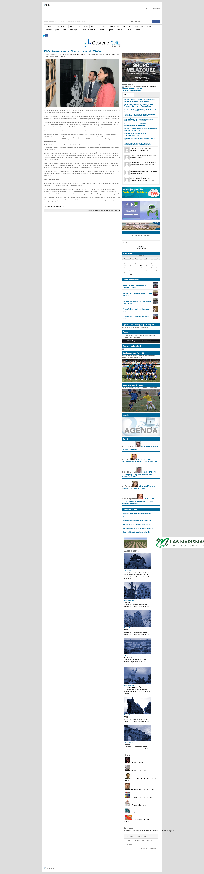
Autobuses (137, 831)
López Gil (51, 56)
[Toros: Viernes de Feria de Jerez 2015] (155, 319)
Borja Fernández (149, 446)
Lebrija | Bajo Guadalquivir (143, 26)
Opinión (137, 30)
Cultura (119, 30)
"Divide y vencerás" (130, 449)
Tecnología (73, 30)
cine (89, 54)
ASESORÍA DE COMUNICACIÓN (78, 22)
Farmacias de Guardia (159, 831)
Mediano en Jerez (103, 210)
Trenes (146, 831)
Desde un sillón (138, 770)
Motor (86, 26)
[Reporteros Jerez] (67, 13)
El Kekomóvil (136, 813)
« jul (130, 275)
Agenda (171, 831)
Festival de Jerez (61, 26)
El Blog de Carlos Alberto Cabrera (140, 779)
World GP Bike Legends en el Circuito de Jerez (134, 287)
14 (146, 265)
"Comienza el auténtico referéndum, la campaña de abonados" (137, 502)
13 (141, 265)
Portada (48, 26)
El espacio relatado (139, 805)
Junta (113, 54)
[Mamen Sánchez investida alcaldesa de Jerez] (155, 295)
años (78, 54)
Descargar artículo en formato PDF (55, 206)
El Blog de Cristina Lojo (142, 789)
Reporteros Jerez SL (144, 836)
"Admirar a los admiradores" (133, 489)
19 (135, 268)
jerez (110, 54)
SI (125, 239)
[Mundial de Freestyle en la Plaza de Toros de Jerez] (155, 303)
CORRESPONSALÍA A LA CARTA (55, 22)
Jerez (102, 30)
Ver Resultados (141, 249)
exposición (99, 54)
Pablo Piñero (149, 472)
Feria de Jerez (75, 26)
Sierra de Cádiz (114, 26)
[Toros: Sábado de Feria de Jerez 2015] (155, 311)
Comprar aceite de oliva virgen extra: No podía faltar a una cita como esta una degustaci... (143, 165)
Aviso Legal (140, 840)
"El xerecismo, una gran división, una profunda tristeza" (137, 475)
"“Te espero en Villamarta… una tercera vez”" (140, 462)
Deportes (110, 30)
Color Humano (136, 762)
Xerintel (153, 849)
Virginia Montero (147, 486)
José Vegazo (144, 459)
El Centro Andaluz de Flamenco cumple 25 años (73, 51)
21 (146, 268)
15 (152, 265)
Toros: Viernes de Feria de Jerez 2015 (136, 318)
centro (85, 54)
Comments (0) (115, 210)
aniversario (73, 54)
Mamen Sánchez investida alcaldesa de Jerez (137, 294)
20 (141, 268)
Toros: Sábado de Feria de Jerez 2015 (136, 310)
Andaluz (67, 54)
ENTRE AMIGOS (127, 84)
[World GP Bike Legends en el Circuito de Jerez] (155, 288)
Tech (64, 30)
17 (125, 268)
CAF (82, 54)
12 (135, 265)
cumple (93, 54)
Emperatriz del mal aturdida (137, 821)
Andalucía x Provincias (88, 30)
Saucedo (62, 56)
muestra (57, 56)
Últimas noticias (129, 95)
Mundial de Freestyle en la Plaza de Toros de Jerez (137, 302)
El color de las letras (141, 797)
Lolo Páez (149, 499)
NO (126, 242)
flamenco (105, 54)
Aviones (128, 831)
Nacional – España (52, 30)
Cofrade (128, 30)
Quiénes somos (131, 840)
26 (135, 270)
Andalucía (126, 26)
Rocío (93, 26)
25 (63, 54)
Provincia (102, 26)
